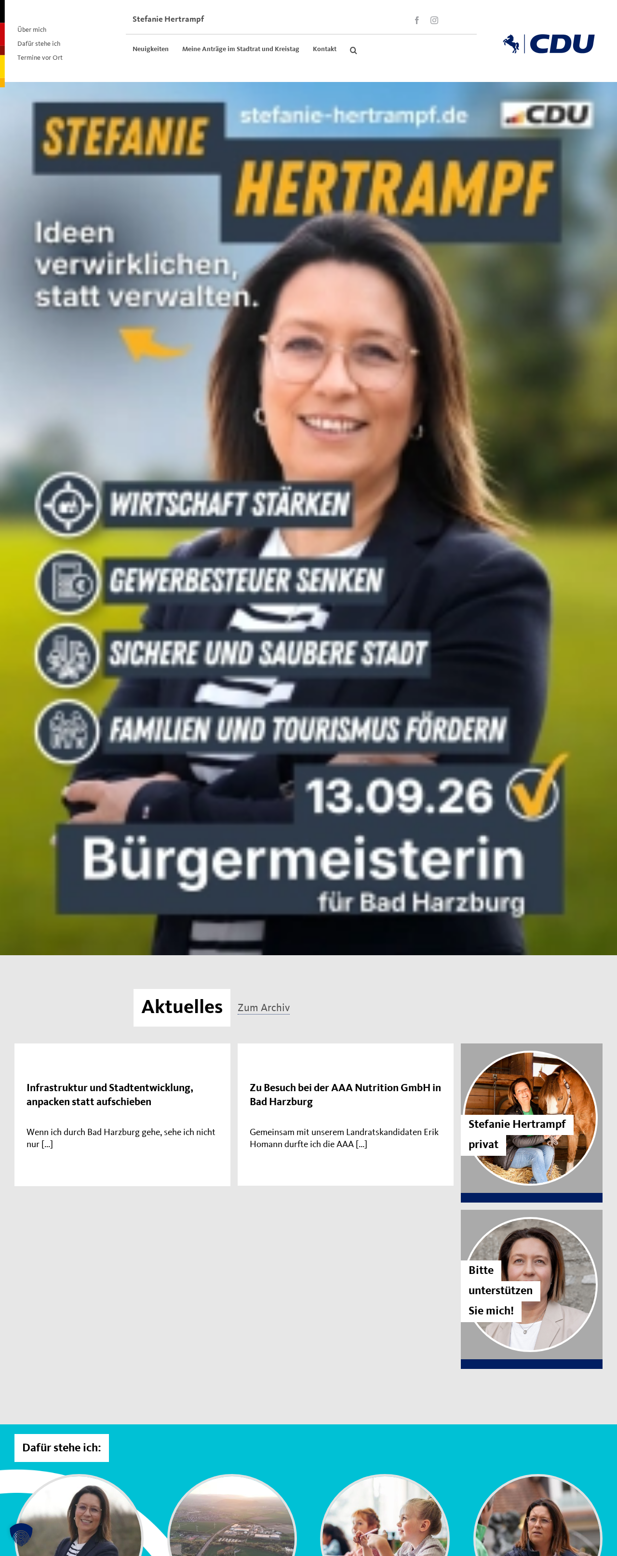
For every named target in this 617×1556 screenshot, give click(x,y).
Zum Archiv (264, 1007)
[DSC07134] (538, 1480)
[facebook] (417, 20)
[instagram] (434, 20)
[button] (353, 50)
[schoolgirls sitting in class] (384, 1480)
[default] (232, 1480)
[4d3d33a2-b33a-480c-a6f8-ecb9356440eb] (79, 1480)
